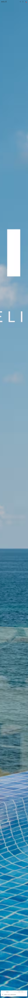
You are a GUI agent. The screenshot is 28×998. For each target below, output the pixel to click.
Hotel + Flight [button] (20, 991)
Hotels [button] (7, 991)
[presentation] (23, 1)
